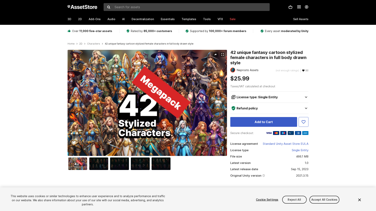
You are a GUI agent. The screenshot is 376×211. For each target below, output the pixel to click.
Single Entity (300, 150)
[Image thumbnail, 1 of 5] (78, 163)
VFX (220, 19)
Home (71, 43)
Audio (111, 19)
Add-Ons (95, 19)
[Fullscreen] (222, 54)
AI (123, 19)
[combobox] (187, 7)
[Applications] (299, 6)
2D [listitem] (80, 43)
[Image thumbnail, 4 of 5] (141, 163)
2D (80, 19)
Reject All (294, 199)
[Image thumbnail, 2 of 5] (99, 163)
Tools (207, 19)
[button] (290, 7)
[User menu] (306, 7)
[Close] (359, 200)
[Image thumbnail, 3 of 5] (120, 163)
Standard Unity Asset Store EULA (285, 144)
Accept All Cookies (324, 199)
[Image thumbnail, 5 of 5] (162, 163)
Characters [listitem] (93, 43)
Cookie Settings (267, 199)
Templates (189, 19)
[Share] (215, 54)
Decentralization (143, 19)
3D (69, 19)
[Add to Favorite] (303, 122)
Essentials (168, 19)
